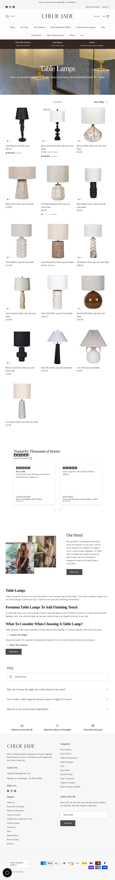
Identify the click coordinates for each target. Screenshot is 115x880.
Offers (72, 35)
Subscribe (68, 823)
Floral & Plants (66, 774)
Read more (74, 572)
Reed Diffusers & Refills (60, 27)
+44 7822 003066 (35, 778)
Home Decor (36, 35)
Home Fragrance (66, 762)
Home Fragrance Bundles (70, 787)
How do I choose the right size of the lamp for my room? (36, 689)
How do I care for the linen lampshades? (27, 709)
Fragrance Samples (67, 783)
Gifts (103, 27)
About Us (11, 802)
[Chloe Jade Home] (57, 16)
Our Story (24, 27)
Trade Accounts (13, 823)
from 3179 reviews (21, 458)
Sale (82, 35)
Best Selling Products (55, 35)
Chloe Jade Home (18, 872)
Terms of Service (14, 815)
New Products (39, 27)
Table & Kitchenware (68, 758)
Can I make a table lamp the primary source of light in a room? (39, 699)
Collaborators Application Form (19, 819)
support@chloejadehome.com (18, 773)
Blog (9, 831)
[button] (55, 510)
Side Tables (64, 770)
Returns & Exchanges (15, 807)
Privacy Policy (13, 840)
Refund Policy (12, 835)
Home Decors (65, 754)
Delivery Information (93, 7)
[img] (59, 455)
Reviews (10, 844)
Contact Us (105, 7)
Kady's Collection (67, 779)
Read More (13, 652)
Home (12, 27)
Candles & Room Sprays (86, 27)
